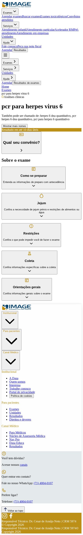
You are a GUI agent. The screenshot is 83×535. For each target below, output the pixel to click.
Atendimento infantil (14, 29)
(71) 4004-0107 (43, 483)
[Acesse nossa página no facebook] (11, 517)
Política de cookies (21, 395)
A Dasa (13, 378)
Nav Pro (14, 439)
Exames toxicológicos (53, 16)
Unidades (7, 36)
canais (23, 464)
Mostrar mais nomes (14, 126)
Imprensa (14, 385)
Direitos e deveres (20, 419)
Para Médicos (17, 432)
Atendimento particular (41, 29)
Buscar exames (31, 16)
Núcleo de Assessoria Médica (27, 436)
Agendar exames (12, 16)
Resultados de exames (26, 82)
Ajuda (6, 42)
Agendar (7, 50)
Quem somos (17, 381)
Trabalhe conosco (20, 388)
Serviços (8, 26)
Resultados (20, 50)
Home (5, 86)
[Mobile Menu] (5, 55)
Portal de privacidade (22, 392)
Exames (7, 12)
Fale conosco (10, 46)
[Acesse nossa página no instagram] (5, 517)
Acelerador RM (64, 29)
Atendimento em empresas (32, 33)
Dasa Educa (16, 442)
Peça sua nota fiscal (29, 46)
